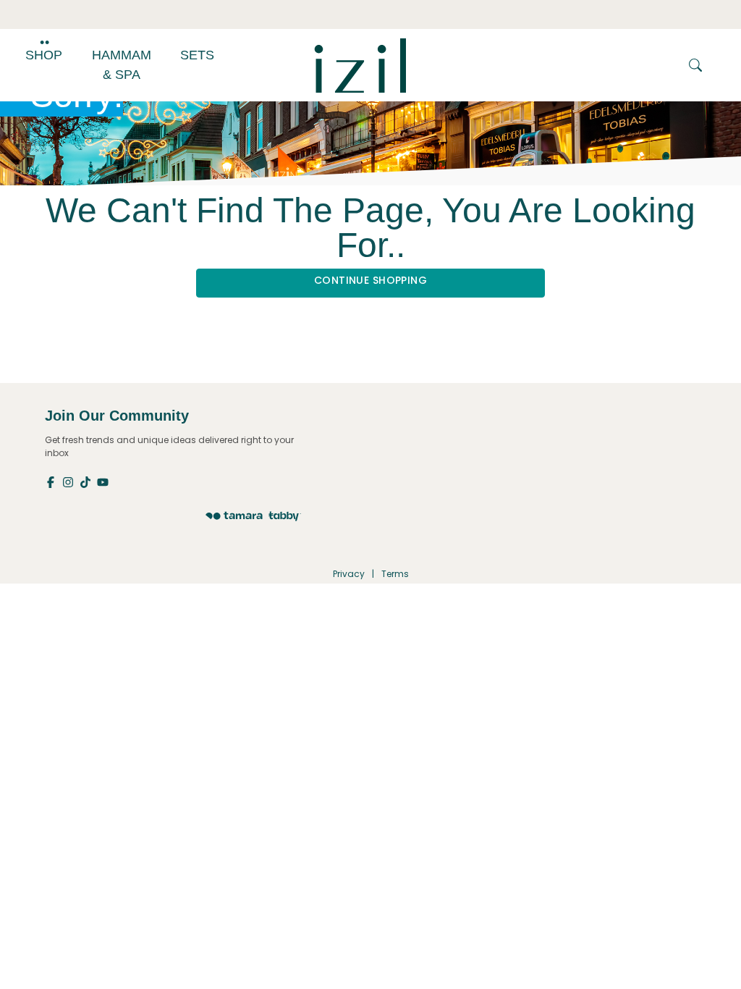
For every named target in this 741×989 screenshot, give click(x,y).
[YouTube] (104, 481)
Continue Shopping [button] (370, 280)
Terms (395, 574)
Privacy (349, 574)
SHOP (43, 55)
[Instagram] (71, 481)
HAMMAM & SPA (121, 65)
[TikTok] (88, 481)
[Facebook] (53, 481)
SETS (197, 55)
